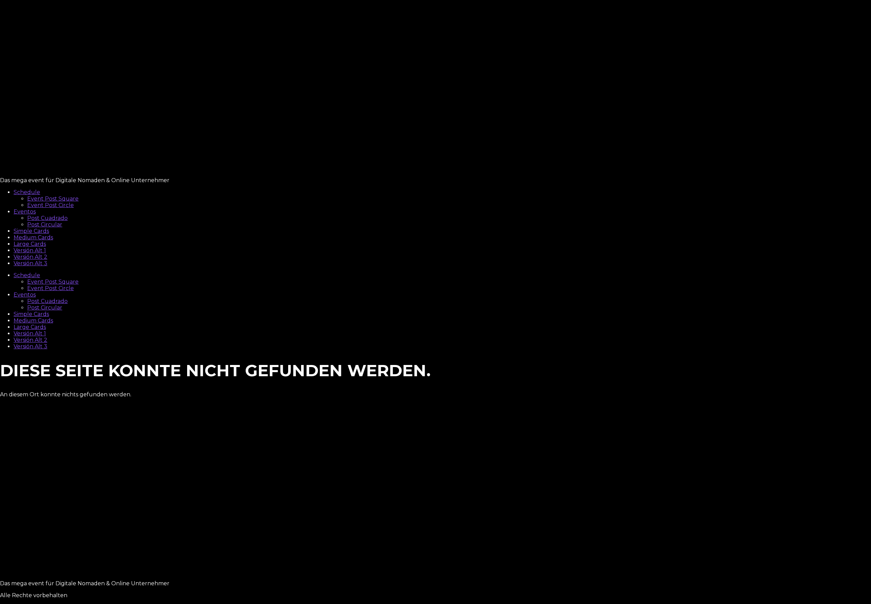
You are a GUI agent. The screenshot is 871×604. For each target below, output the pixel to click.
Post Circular (44, 224)
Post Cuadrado (47, 218)
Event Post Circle (50, 205)
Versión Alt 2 (30, 257)
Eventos (25, 211)
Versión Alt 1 (30, 250)
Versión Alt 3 (30, 263)
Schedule (27, 192)
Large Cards (30, 244)
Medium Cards (33, 237)
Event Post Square (53, 198)
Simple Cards (31, 231)
